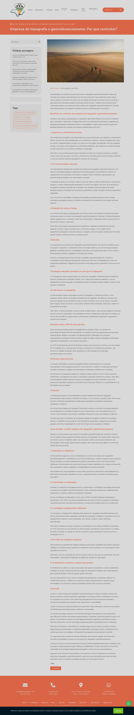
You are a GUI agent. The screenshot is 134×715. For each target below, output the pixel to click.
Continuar (118, 711)
